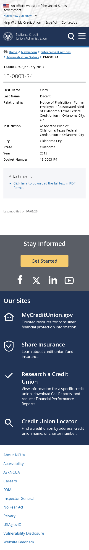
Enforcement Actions (56, 52)
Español (51, 22)
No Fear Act (13, 507)
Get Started (44, 261)
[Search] (71, 36)
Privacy (9, 515)
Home (13, 52)
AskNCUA (11, 472)
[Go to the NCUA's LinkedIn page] (52, 280)
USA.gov (10, 524)
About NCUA (14, 454)
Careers (10, 481)
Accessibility (13, 463)
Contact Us (69, 22)
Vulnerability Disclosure (23, 533)
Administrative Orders (22, 57)
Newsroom (29, 52)
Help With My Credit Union (21, 22)
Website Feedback (18, 541)
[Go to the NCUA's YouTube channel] (69, 280)
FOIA (7, 489)
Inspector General (18, 498)
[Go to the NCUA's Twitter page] (36, 280)
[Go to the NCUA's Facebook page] (19, 280)
